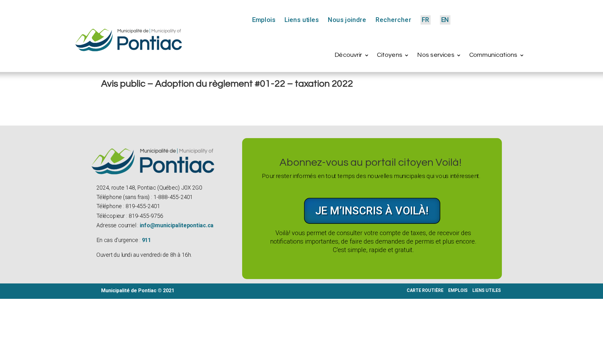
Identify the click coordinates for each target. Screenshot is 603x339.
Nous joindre (347, 20)
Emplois (263, 20)
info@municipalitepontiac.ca (176, 225)
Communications (493, 55)
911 (146, 240)
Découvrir (348, 55)
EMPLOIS (458, 290)
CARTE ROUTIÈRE (425, 290)
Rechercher (393, 20)
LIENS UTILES (487, 290)
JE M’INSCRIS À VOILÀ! (372, 210)
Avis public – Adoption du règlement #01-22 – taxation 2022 (227, 84)
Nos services (435, 55)
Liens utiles (302, 20)
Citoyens (389, 55)
